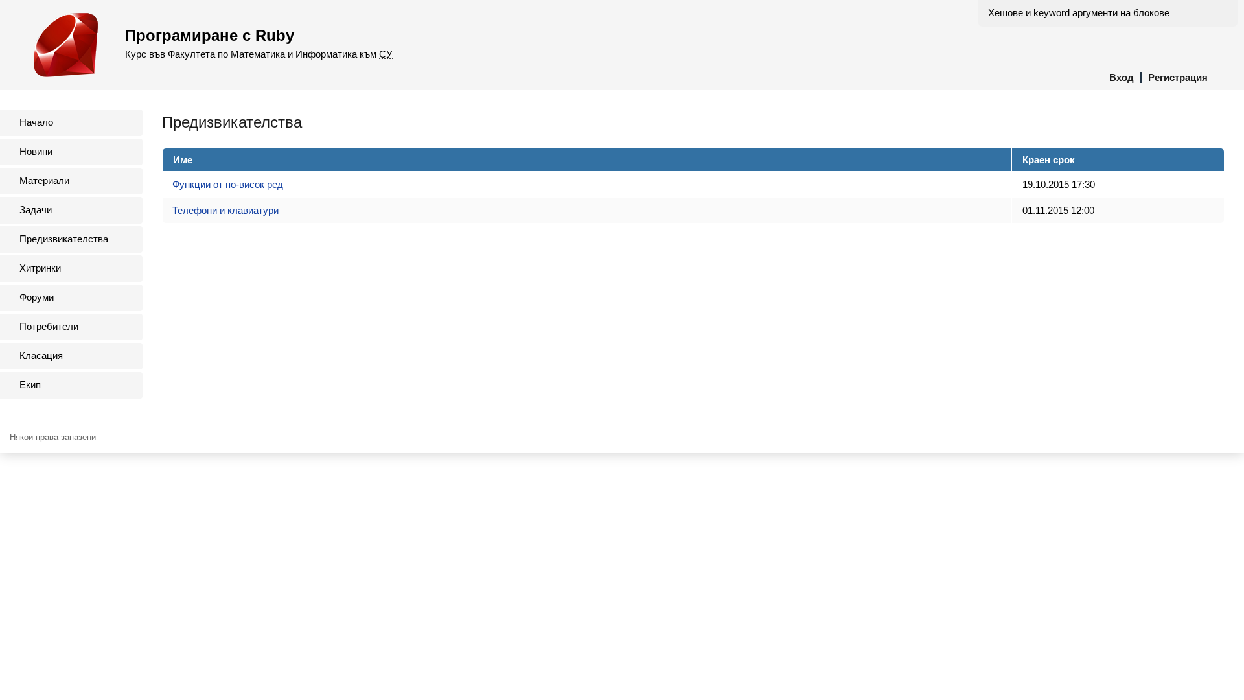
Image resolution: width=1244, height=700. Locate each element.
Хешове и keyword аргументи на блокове (1078, 12)
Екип (30, 384)
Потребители (48, 326)
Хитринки (40, 268)
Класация (41, 355)
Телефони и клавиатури (225, 210)
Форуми (36, 297)
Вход (1121, 77)
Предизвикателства (63, 238)
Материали (44, 180)
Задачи (35, 209)
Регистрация (1178, 77)
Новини (35, 151)
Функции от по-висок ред (227, 184)
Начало (36, 122)
